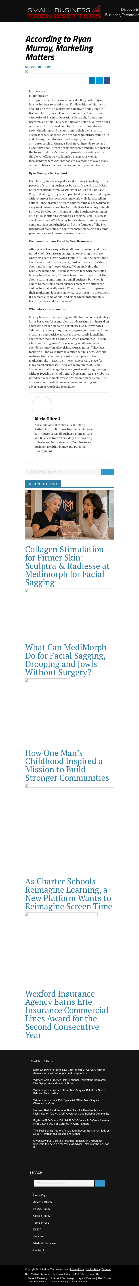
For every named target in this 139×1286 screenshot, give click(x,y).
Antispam (38, 1236)
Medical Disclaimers (41, 1274)
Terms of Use (41, 1222)
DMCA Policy (79, 1274)
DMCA (37, 1229)
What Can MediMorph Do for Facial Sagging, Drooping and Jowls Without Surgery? (66, 660)
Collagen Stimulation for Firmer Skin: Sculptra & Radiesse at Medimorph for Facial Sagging (67, 566)
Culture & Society (59, 1281)
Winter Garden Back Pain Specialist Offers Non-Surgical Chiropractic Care (66, 1102)
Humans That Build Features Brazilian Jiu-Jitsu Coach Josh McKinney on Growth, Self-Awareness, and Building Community (71, 1112)
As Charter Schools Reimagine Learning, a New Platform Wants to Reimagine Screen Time (68, 894)
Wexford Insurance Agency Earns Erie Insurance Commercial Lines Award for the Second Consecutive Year (67, 1014)
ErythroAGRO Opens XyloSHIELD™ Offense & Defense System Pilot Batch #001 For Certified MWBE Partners (71, 1122)
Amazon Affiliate (43, 1202)
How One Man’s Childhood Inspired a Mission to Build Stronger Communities (67, 765)
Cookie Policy (41, 1216)
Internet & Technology (62, 1278)
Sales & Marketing (37, 1278)
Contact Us (40, 1250)
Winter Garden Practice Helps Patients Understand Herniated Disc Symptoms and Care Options (69, 1082)
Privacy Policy (41, 1209)
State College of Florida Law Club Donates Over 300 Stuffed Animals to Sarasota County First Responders (69, 1072)
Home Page (40, 1195)
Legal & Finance (86, 1278)
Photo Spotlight (80, 1281)
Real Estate (104, 1278)
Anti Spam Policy (61, 1274)
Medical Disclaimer (44, 1243)
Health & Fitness (37, 1281)
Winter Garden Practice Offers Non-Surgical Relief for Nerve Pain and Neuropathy (69, 1092)
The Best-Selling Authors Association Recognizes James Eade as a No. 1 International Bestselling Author (71, 1132)
